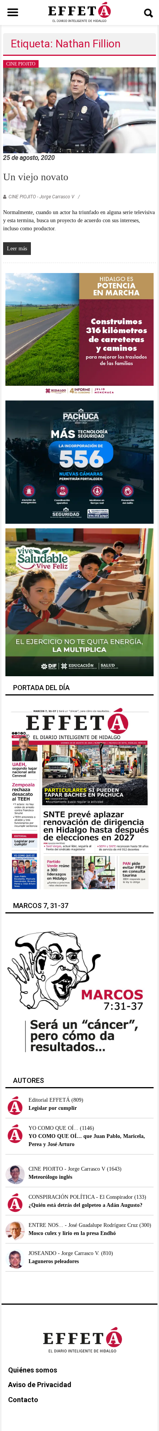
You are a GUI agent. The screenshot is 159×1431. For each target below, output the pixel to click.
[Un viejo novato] (79, 110)
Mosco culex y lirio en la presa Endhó (72, 1233)
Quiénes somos (32, 1370)
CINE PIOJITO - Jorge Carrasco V (41, 196)
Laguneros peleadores (54, 1261)
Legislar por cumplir (53, 1108)
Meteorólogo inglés (50, 1177)
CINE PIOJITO (21, 64)
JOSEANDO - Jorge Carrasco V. (64, 1253)
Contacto (23, 1400)
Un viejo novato (35, 177)
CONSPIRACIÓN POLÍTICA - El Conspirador (81, 1197)
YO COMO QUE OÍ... (53, 1128)
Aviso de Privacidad (39, 1385)
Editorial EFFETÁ (49, 1100)
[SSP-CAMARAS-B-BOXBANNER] (79, 461)
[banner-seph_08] (79, 602)
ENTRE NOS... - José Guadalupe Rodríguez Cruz (83, 1225)
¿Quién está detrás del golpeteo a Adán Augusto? (85, 1205)
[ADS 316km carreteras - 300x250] (79, 334)
